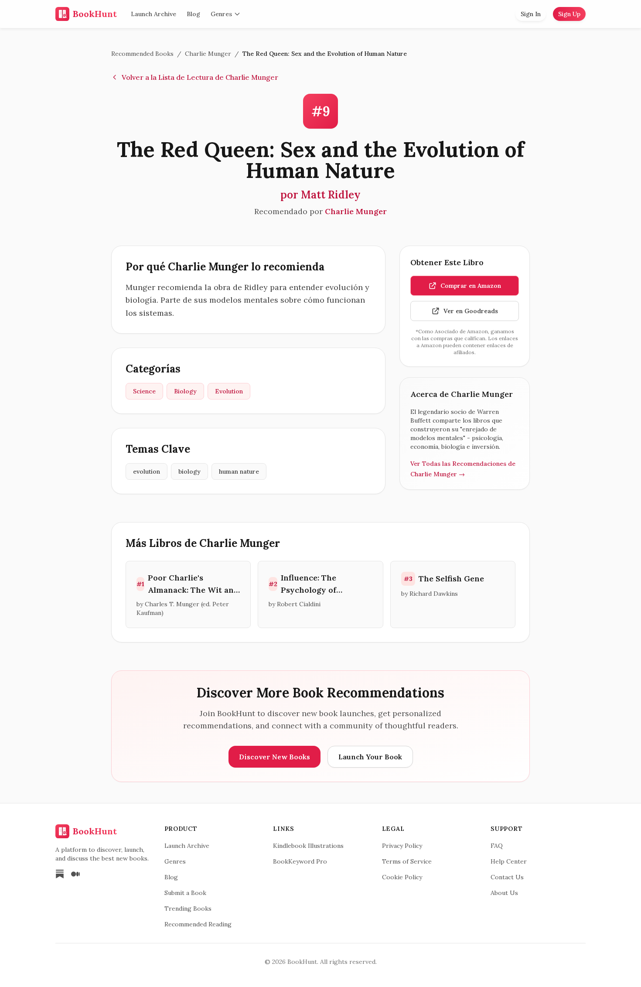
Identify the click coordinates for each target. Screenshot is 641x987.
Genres (221, 14)
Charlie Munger (208, 54)
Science (144, 391)
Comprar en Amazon (470, 286)
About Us (504, 893)
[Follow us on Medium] (75, 874)
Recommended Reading (198, 924)
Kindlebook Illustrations (308, 846)
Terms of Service (407, 861)
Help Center (509, 861)
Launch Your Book (370, 756)
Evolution (229, 391)
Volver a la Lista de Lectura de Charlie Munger (200, 77)
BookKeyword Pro (300, 861)
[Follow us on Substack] (59, 874)
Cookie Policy (402, 877)
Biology (185, 391)
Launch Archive (153, 14)
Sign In (531, 14)
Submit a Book (185, 893)
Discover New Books (274, 756)
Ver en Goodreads (470, 311)
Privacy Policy (402, 846)
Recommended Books (142, 54)
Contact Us (507, 877)
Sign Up (569, 14)
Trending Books (187, 908)
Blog (193, 14)
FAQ (497, 846)
